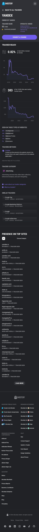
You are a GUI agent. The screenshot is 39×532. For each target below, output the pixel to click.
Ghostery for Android (27, 428)
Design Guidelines (25, 453)
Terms (12, 520)
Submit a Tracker (25, 445)
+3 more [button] (22, 31)
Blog (3, 499)
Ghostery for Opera (27, 420)
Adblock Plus (5, 442)
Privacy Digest (7, 420)
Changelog (5, 504)
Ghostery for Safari (27, 416)
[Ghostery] (7, 3)
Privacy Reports (6, 483)
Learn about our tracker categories (15, 184)
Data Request (24, 449)
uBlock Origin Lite (6, 467)
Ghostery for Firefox (27, 412)
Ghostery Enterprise (7, 491)
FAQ (22, 437)
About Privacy (24, 457)
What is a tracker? (10, 187)
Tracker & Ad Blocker (9, 408)
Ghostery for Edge (26, 424)
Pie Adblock (5, 454)
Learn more (8, 156)
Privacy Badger (6, 458)
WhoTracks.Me (8, 416)
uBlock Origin (5, 463)
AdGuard (4, 438)
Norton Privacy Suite (7, 450)
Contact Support (25, 441)
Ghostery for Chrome (27, 408)
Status (3, 475)
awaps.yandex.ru (25, 26)
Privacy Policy (19, 520)
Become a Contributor (7, 487)
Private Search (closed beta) (11, 412)
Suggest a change (19, 37)
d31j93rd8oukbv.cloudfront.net (28, 28)
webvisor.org (23, 29)
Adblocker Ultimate (7, 446)
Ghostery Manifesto (7, 479)
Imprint (26, 520)
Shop (3, 495)
